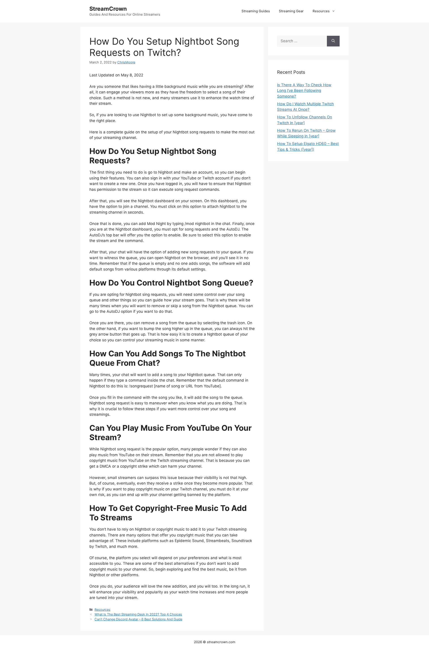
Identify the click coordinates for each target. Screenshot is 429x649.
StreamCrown (108, 8)
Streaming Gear (291, 11)
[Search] (333, 41)
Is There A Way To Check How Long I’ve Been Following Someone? (304, 91)
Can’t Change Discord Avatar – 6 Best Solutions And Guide (138, 619)
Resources (321, 11)
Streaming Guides (256, 11)
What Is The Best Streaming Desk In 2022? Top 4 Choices (138, 614)
